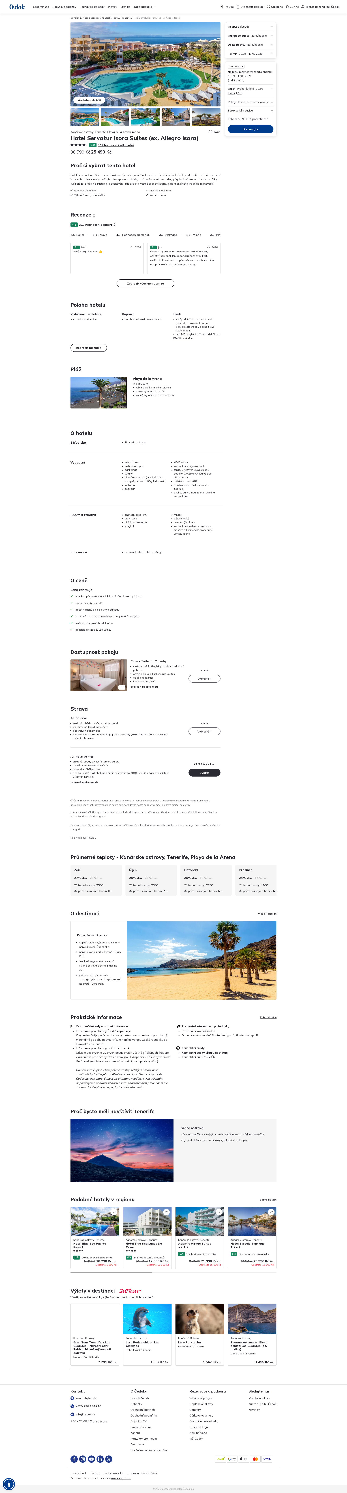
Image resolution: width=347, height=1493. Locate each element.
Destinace (137, 1444)
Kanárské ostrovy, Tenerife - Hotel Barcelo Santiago (248, 1210)
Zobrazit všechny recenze (145, 283)
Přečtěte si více (182, 338)
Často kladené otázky (203, 1421)
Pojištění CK (138, 1421)
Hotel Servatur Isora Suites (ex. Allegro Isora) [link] (156, 17)
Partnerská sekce (114, 1473)
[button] (9, 1484)
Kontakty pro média (143, 1438)
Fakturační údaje (141, 1427)
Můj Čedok (196, 1438)
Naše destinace (91, 17)
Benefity (195, 1409)
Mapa (136, 132)
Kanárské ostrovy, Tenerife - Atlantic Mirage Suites (196, 1210)
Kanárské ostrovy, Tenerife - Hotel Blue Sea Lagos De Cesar (146, 1210)
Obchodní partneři (142, 1409)
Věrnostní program (201, 1398)
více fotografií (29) (89, 100)
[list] (94, 215)
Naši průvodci (198, 1433)
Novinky (254, 1409)
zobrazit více (268, 1199)
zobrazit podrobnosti (144, 686)
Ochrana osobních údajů (143, 1473)
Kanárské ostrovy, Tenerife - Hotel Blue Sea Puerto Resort (94, 1210)
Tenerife (126, 17)
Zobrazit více (268, 1017)
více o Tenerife (267, 913)
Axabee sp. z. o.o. (121, 1478)
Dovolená (75, 17)
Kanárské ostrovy (111, 17)
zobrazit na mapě (88, 347)
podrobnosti (260, 119)
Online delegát (199, 1427)
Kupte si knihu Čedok (263, 1404)
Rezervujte (250, 129)
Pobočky (136, 1404)
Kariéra (135, 1433)
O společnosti (139, 1398)
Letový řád (235, 93)
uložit (216, 132)
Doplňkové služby (201, 1404)
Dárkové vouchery (201, 1415)
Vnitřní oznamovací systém (148, 1450)
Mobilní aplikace (259, 1398)
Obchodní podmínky (144, 1415)
